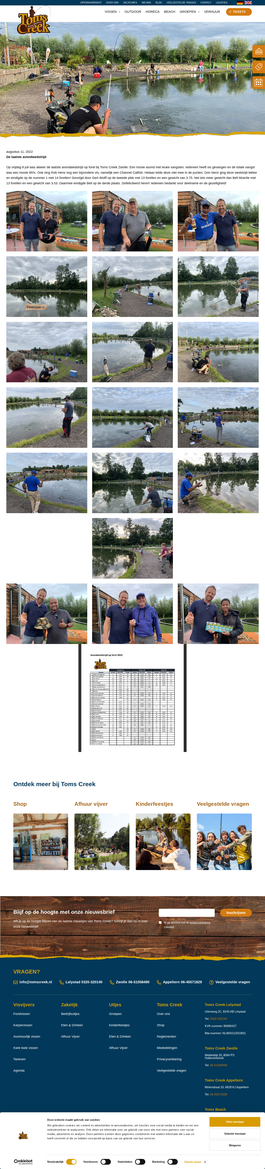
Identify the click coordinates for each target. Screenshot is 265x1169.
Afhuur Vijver (70, 1036)
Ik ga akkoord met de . (187, 925)
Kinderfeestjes (119, 1025)
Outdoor (133, 11)
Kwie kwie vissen (25, 1048)
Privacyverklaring (169, 1059)
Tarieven (19, 1059)
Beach (169, 11)
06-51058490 (138, 982)
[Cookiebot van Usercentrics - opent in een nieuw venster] (23, 1162)
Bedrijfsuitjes (70, 1014)
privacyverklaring (200, 922)
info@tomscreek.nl (35, 982)
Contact (205, 2)
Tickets (239, 11)
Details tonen (192, 1161)
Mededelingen (167, 1048)
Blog (159, 2)
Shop (160, 1025)
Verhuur (212, 11)
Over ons (112, 2)
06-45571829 (191, 982)
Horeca (153, 11)
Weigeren (235, 1145)
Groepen (188, 11)
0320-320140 (91, 982)
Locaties (222, 2)
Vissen (111, 11)
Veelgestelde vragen (181, 2)
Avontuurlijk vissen (26, 1036)
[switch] (106, 1162)
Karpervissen (22, 1025)
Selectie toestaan (235, 1133)
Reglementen (166, 1036)
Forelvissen (21, 1014)
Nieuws (146, 2)
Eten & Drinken (72, 1025)
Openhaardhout (91, 2)
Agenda (19, 1070)
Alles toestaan (235, 1121)
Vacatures (130, 2)
